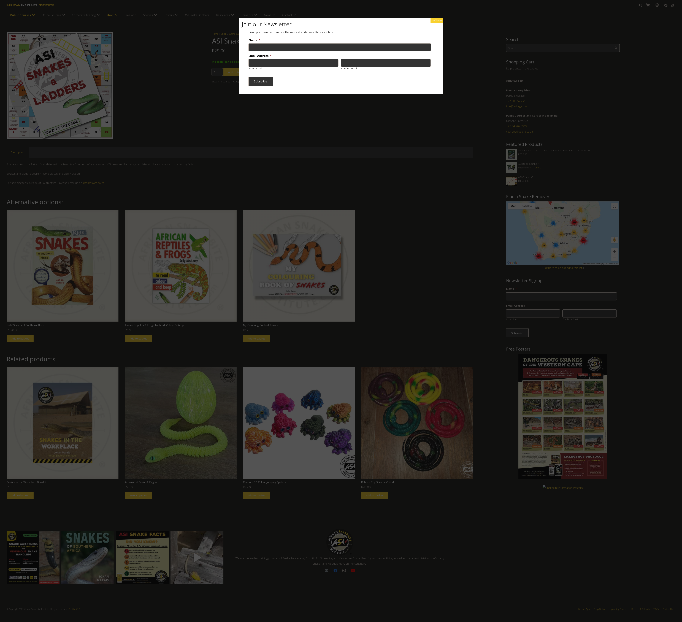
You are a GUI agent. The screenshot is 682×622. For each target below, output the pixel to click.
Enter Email (255, 68)
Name (254, 40)
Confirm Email (349, 68)
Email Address (260, 56)
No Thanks (437, 20)
